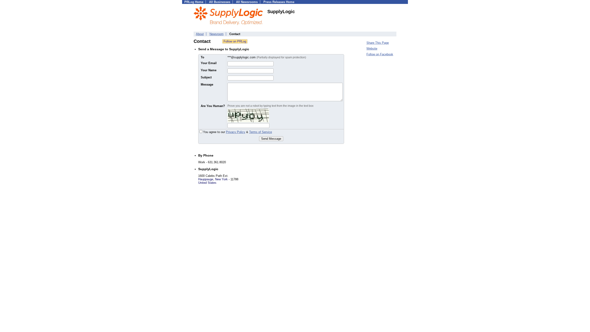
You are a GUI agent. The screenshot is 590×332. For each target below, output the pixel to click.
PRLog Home (193, 2)
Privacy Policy (235, 132)
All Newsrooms (247, 2)
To (202, 57)
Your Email (209, 63)
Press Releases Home (278, 2)
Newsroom (216, 34)
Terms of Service (260, 132)
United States (207, 182)
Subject (206, 77)
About (200, 34)
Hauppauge (205, 179)
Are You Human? (213, 106)
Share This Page (377, 42)
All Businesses (219, 2)
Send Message (271, 138)
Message (207, 84)
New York (221, 179)
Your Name (208, 70)
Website (371, 48)
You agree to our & (237, 132)
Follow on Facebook (379, 54)
